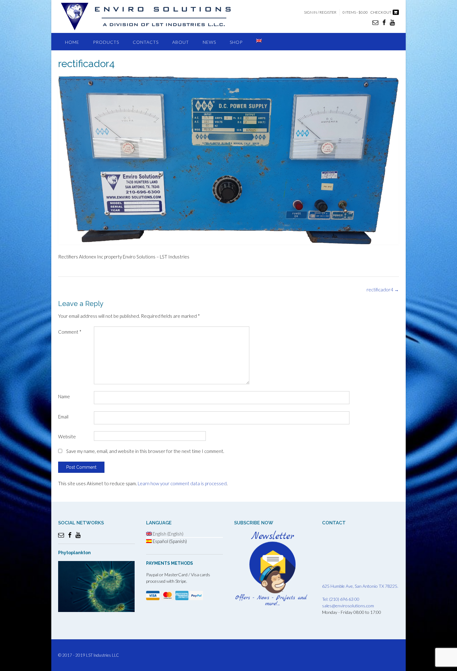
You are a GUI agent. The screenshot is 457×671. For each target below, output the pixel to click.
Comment (69, 332)
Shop (236, 42)
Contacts (146, 42)
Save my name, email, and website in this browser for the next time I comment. (145, 451)
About (180, 42)
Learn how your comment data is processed (182, 483)
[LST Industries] (151, 16)
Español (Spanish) (169, 541)
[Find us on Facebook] (384, 22)
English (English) (167, 533)
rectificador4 (383, 289)
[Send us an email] (375, 22)
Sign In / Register (320, 12)
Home (72, 42)
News (209, 42)
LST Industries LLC (102, 655)
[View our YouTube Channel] (392, 22)
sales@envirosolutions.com (348, 605)
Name (64, 396)
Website (67, 436)
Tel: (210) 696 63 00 (340, 599)
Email (63, 416)
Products (106, 42)
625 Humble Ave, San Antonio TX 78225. (360, 586)
